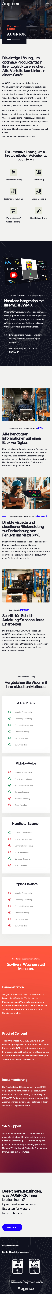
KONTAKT (12, 1227)
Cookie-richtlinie (36, 1282)
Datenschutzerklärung (19, 1282)
